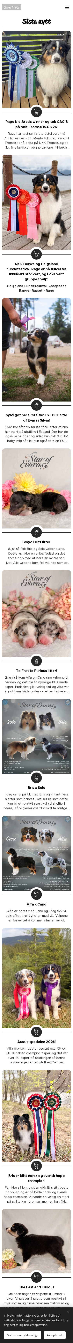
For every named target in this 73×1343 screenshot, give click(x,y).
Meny (67, 7)
